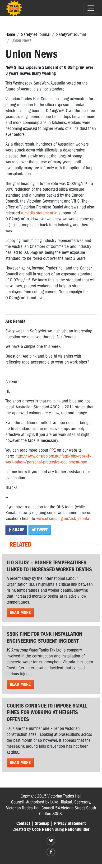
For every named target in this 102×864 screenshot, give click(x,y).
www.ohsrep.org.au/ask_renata (62, 518)
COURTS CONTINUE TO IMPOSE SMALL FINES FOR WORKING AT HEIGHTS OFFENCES (47, 712)
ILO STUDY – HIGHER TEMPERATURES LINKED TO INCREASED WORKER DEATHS (49, 566)
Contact (23, 823)
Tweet (42, 530)
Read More (20, 612)
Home (10, 34)
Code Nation (43, 829)
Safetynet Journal (35, 34)
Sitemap (42, 823)
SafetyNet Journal (71, 34)
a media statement (37, 213)
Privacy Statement (70, 823)
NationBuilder (77, 829)
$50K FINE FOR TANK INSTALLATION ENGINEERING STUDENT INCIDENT (44, 637)
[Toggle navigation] (90, 8)
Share (17, 530)
